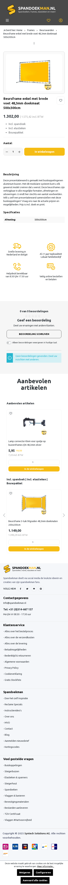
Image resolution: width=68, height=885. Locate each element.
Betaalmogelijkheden (15, 649)
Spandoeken (10, 789)
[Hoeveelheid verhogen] (19, 151)
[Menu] (7, 20)
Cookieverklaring (13, 674)
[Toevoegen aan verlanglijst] (60, 100)
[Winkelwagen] (54, 18)
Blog (6, 734)
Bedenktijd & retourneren (17, 655)
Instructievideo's (13, 710)
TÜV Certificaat (12, 814)
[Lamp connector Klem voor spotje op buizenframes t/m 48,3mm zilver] (34, 422)
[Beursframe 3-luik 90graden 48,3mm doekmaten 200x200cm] (34, 502)
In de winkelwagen (34, 469)
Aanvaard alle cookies (35, 880)
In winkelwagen (44, 151)
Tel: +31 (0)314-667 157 (18, 609)
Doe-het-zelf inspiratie (16, 698)
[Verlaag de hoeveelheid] (6, 151)
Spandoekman (13, 692)
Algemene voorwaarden (16, 661)
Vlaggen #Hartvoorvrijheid (18, 820)
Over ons (9, 716)
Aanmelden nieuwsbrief (16, 741)
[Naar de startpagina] (31, 9)
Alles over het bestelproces (18, 631)
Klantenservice (14, 625)
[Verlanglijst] (48, 20)
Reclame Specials (13, 704)
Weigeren (24, 872)
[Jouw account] (61, 20)
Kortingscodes (11, 747)
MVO (7, 722)
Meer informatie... (45, 866)
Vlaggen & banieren (14, 795)
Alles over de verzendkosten (19, 637)
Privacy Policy (11, 667)
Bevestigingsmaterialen (16, 801)
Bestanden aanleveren (16, 808)
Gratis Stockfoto (12, 680)
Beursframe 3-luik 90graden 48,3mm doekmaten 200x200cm (33, 523)
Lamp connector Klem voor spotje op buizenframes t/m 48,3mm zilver (27, 443)
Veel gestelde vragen (18, 759)
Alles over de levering (15, 643)
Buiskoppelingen (13, 765)
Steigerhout (10, 783)
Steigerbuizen (11, 771)
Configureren (43, 872)
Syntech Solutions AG (37, 833)
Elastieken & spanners (16, 777)
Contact (8, 728)
